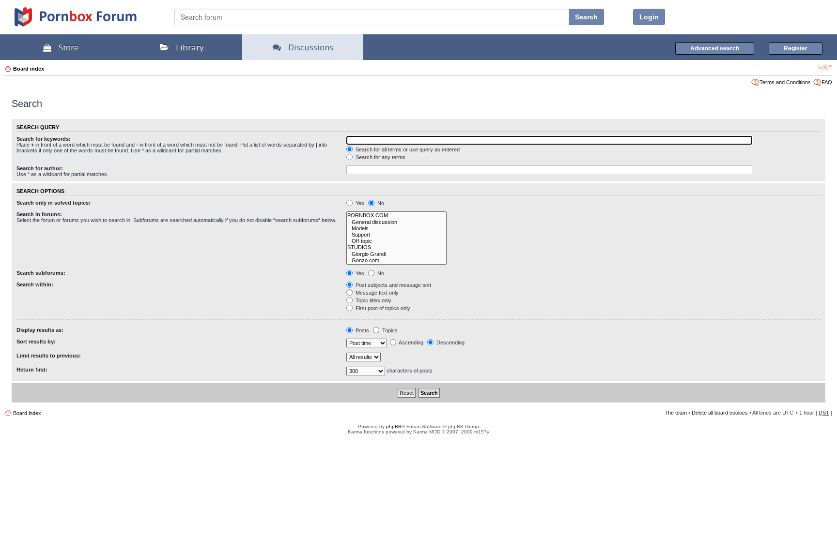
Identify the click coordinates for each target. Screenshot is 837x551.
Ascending (410, 342)
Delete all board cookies (720, 413)
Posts (361, 330)
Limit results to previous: (48, 355)
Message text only (376, 293)
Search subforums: (40, 273)
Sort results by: (36, 341)
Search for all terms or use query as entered (407, 149)
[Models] (396, 228)
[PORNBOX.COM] (396, 215)
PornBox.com (88, 20)
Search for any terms (379, 157)
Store (68, 47)
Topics (389, 330)
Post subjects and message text (392, 285)
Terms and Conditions (785, 82)
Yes (359, 203)
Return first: (31, 369)
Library (190, 47)
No (380, 203)
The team (676, 413)
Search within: (34, 284)
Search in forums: (39, 214)
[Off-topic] (396, 241)
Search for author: (39, 168)
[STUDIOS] (396, 247)
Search (586, 17)
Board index (28, 69)
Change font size (825, 66)
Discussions (310, 47)
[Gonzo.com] (396, 260)
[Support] (396, 235)
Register (795, 48)
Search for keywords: (43, 139)
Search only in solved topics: (53, 203)
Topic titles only (372, 300)
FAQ (827, 82)
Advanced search (714, 48)
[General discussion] (396, 222)
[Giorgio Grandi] (396, 254)
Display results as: (39, 330)
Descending (450, 342)
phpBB (394, 426)
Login (649, 17)
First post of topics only (382, 308)
